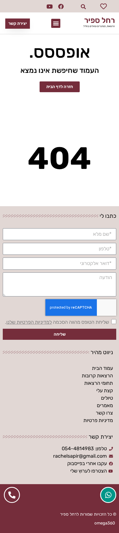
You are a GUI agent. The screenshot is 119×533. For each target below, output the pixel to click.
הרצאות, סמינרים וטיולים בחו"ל (99, 26)
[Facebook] (60, 6)
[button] (83, 6)
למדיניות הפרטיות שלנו (29, 322)
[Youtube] (49, 6)
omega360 (104, 523)
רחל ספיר (99, 20)
